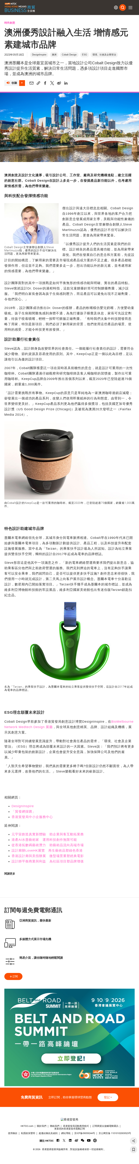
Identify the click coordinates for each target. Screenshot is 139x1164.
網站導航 (66, 1133)
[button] (130, 7)
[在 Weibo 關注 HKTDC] (76, 1140)
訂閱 (15, 976)
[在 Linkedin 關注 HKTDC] (70, 1140)
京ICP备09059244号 (84, 1133)
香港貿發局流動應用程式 (76, 1126)
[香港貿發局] (69, 1119)
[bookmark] (133, 1149)
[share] (133, 1140)
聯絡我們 (54, 1126)
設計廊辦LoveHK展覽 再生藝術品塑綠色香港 (47, 850)
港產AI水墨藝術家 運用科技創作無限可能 (44, 839)
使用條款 (12, 1133)
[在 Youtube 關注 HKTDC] (88, 1140)
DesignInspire (23, 806)
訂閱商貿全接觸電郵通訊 (105, 1126)
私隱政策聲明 (28, 1133)
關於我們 (41, 1126)
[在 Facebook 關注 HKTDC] (58, 1140)
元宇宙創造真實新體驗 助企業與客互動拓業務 (48, 834)
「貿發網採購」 (24, 811)
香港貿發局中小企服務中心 (32, 817)
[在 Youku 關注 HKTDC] (95, 1140)
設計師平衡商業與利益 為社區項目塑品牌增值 (48, 861)
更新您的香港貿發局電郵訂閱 (69, 1128)
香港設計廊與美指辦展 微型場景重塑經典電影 (48, 856)
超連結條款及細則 (48, 1133)
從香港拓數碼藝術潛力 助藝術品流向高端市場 (48, 845)
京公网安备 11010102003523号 (115, 1133)
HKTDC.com (27, 1126)
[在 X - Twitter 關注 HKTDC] (64, 1140)
